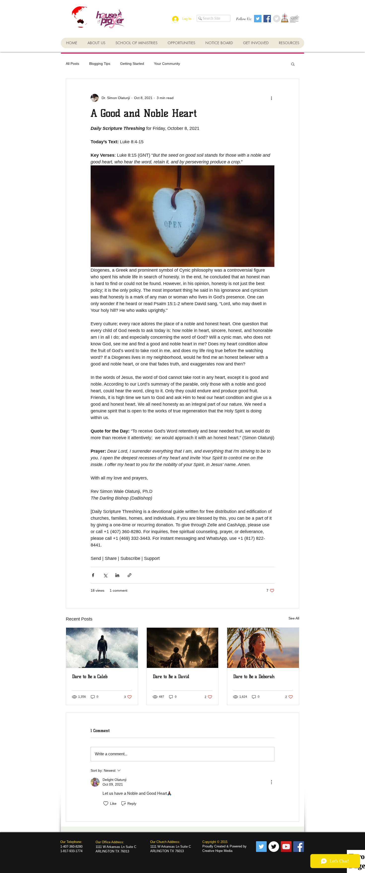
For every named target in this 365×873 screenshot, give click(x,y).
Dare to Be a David (171, 676)
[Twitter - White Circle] (273, 846)
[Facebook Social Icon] (267, 18)
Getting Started (132, 64)
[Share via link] (129, 575)
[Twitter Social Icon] (257, 18)
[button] (293, 64)
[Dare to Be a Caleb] (102, 648)
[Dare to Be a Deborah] (263, 648)
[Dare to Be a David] (183, 648)
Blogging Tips (99, 64)
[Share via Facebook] (93, 575)
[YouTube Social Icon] (286, 846)
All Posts (72, 64)
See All (294, 618)
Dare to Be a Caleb (90, 676)
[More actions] (271, 98)
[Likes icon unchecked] (106, 803)
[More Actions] (271, 782)
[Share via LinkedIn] (117, 575)
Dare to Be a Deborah (254, 676)
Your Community (167, 64)
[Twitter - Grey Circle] (276, 18)
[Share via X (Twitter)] (105, 575)
